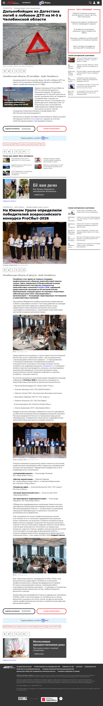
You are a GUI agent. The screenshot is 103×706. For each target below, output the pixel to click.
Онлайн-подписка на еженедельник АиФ (47, 666)
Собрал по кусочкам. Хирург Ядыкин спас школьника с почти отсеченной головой (88, 218)
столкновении (36, 119)
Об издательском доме (24, 666)
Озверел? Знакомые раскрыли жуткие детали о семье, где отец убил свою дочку (84, 15)
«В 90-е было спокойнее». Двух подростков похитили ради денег (87, 211)
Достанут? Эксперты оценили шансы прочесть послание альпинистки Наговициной (88, 238)
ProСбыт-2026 (43, 287)
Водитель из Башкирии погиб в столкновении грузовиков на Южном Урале (53, 166)
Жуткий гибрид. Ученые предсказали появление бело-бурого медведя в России (88, 73)
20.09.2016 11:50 (7, 8)
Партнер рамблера (34, 698)
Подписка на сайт (68, 666)
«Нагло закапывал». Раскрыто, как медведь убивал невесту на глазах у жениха (88, 232)
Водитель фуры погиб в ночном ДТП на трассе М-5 (21, 165)
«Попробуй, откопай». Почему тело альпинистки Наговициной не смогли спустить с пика (88, 86)
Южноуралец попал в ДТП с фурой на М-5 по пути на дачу (20, 159)
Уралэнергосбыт (22, 265)
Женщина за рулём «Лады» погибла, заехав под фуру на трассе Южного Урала (52, 160)
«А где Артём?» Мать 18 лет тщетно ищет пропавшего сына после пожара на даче (87, 92)
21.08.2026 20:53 (8, 207)
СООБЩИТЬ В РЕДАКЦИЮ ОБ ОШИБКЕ (69, 671)
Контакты (79, 666)
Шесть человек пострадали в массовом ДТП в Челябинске (84, 47)
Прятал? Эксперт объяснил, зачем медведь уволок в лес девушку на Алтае (87, 66)
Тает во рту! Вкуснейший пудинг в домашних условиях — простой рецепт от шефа (87, 59)
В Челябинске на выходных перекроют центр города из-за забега (84, 31)
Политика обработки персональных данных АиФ (58, 669)
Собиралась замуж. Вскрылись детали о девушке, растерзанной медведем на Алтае (87, 79)
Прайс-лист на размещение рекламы (28, 669)
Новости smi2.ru (9, 201)
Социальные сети (90, 666)
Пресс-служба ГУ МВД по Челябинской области (18, 66)
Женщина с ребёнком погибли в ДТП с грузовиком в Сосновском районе (84, 39)
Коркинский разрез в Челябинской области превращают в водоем (84, 23)
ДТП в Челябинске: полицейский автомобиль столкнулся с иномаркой (21, 173)
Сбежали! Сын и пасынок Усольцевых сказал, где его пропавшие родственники (88, 245)
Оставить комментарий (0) (51, 128)
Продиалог (47, 366)
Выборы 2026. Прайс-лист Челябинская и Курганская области (36, 671)
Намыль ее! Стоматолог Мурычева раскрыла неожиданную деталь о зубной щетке (87, 225)
